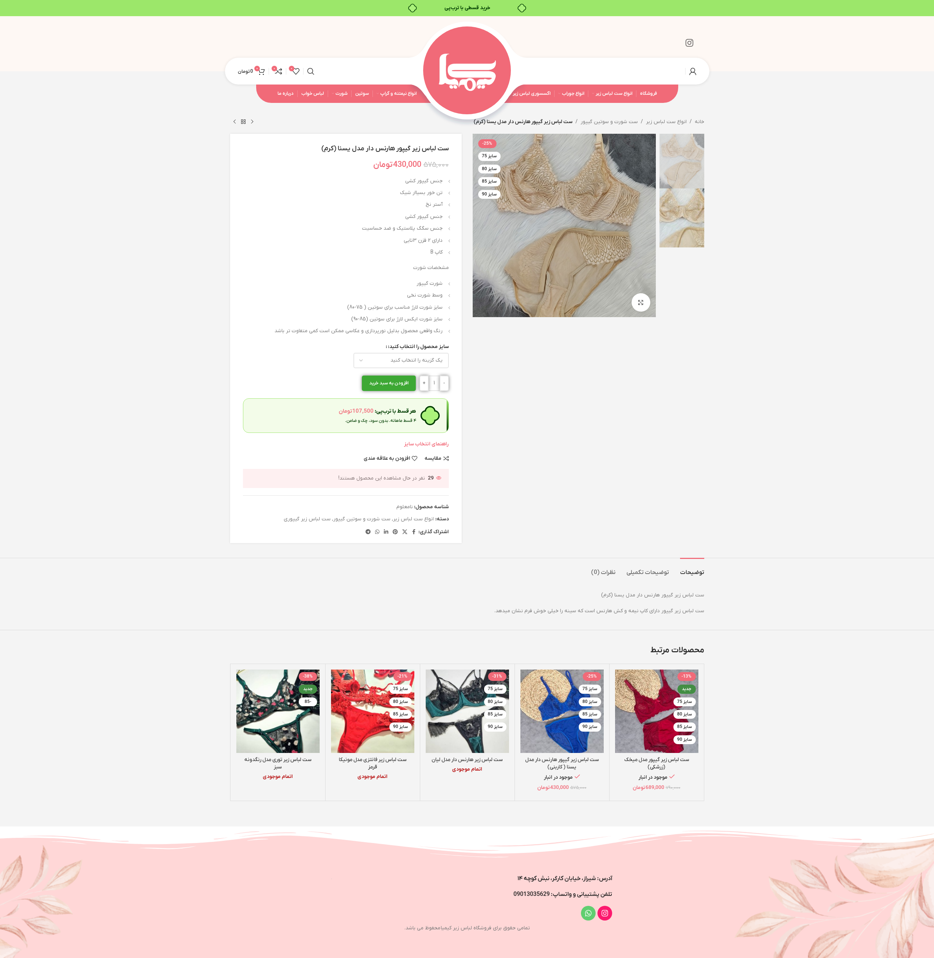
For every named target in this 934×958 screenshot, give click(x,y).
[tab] (692, 569)
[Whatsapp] (588, 913)
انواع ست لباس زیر (666, 121)
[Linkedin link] (386, 532)
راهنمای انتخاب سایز (426, 444)
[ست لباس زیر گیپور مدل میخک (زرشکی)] (656, 711)
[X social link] (405, 532)
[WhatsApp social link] (377, 532)
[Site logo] (467, 70)
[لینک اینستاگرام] (689, 44)
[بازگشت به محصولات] (243, 122)
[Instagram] (604, 913)
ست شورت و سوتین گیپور (609, 121)
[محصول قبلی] (252, 122)
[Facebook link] (414, 532)
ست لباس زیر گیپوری (307, 519)
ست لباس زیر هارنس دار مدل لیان (467, 759)
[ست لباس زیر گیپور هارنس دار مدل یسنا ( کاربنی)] (562, 711)
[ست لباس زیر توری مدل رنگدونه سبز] (278, 711)
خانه (699, 121)
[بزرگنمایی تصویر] (641, 302)
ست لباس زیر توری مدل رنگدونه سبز (278, 763)
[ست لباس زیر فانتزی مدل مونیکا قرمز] (372, 711)
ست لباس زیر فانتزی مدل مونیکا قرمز (373, 763)
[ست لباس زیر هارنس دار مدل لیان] (467, 711)
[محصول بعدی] (234, 122)
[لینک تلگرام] (368, 532)
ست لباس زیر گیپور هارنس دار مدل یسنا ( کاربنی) (562, 763)
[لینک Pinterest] (395, 532)
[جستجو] (311, 71)
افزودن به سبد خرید (388, 383)
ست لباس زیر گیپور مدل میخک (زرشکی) (656, 763)
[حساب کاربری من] (693, 71)
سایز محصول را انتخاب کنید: (418, 346)
